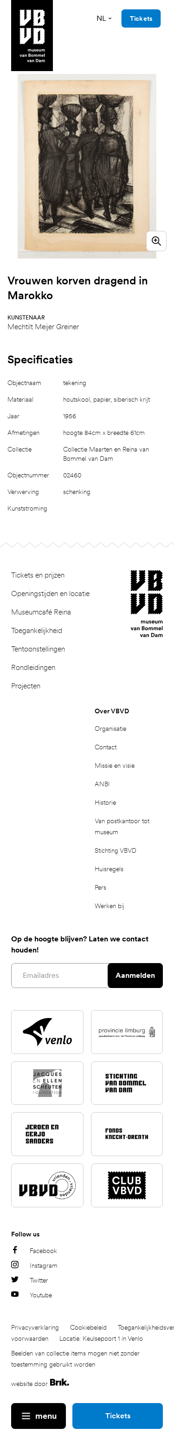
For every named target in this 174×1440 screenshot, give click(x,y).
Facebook (43, 1250)
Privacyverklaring (35, 1327)
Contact (105, 747)
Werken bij (109, 906)
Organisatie (110, 728)
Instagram (44, 1265)
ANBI (102, 784)
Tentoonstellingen (38, 649)
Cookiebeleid (88, 1327)
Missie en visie (115, 765)
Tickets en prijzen (37, 575)
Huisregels (109, 869)
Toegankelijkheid (36, 630)
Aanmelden (135, 975)
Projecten (25, 685)
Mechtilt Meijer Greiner (43, 326)
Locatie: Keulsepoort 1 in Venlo (101, 1338)
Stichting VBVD (115, 850)
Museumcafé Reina (41, 612)
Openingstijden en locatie (50, 593)
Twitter (39, 1280)
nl (101, 18)
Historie (105, 802)
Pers (100, 887)
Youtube (41, 1295)
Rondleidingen (33, 667)
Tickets (117, 1415)
